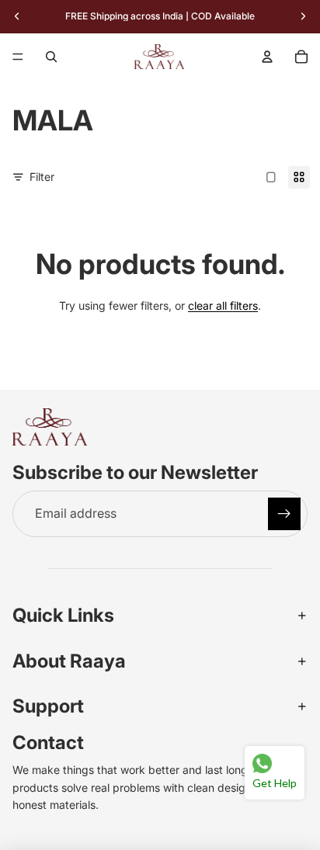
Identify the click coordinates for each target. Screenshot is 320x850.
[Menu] (18, 57)
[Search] (51, 57)
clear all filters (223, 305)
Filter (42, 176)
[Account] (267, 57)
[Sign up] (284, 514)
